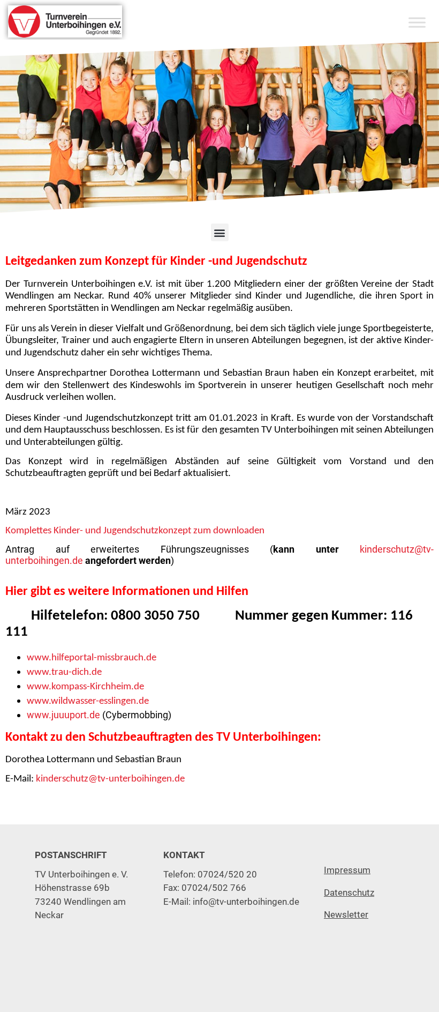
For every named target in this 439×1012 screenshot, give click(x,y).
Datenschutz (349, 892)
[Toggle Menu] (417, 22)
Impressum (347, 870)
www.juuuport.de (63, 714)
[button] (220, 232)
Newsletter (346, 914)
